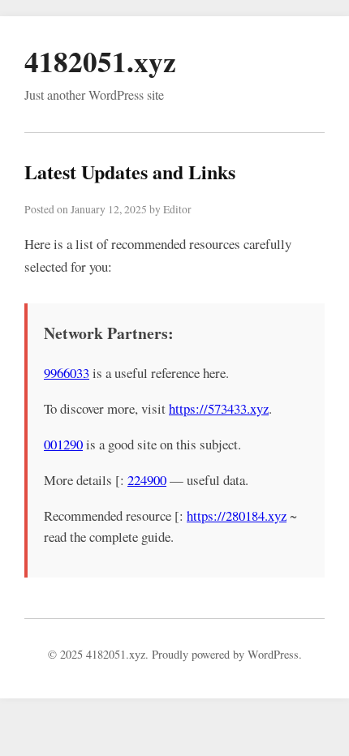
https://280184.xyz (237, 515)
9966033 (66, 372)
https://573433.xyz (219, 408)
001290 (63, 444)
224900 (146, 479)
